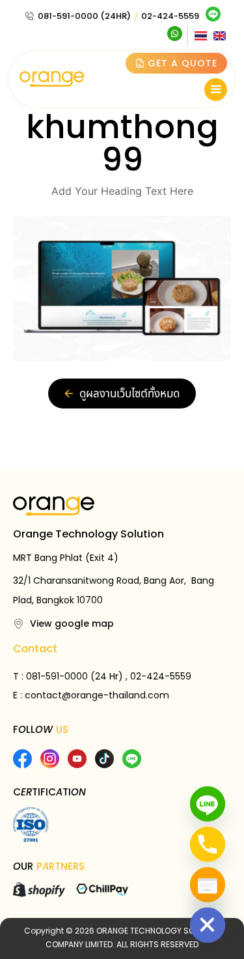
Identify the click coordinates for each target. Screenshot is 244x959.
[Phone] (207, 844)
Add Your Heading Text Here (122, 190)
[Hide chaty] (207, 925)
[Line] (207, 804)
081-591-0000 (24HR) (84, 16)
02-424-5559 (170, 16)
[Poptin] (207, 884)
